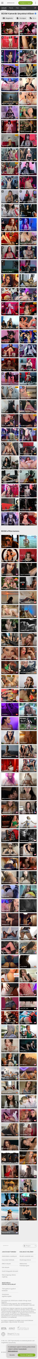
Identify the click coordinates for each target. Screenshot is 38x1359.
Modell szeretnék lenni (26, 1256)
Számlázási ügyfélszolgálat (6, 1295)
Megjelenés (9, 18)
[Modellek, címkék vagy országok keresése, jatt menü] (35, 8)
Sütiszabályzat (13, 1351)
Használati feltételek (8, 1260)
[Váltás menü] (2, 3)
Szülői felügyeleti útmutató (10, 1271)
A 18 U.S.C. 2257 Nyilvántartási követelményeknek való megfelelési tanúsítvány (18, 1341)
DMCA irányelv (6, 1263)
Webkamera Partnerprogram (24, 1264)
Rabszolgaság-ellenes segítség (9, 1276)
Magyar (28, 1246)
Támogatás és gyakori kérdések (9, 1289)
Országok (23, 18)
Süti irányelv (5, 1267)
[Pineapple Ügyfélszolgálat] (3, 1334)
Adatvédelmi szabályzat (9, 1256)
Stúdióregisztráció (25, 1260)
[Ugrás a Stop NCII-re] (13, 1334)
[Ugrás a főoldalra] (11, 3)
